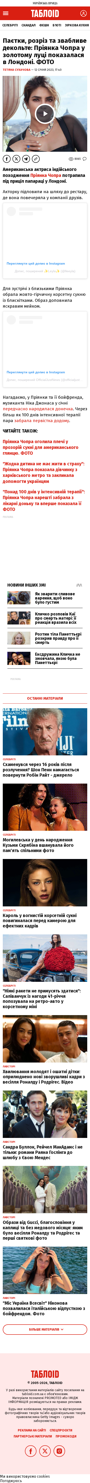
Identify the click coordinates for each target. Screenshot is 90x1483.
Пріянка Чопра (45, 175)
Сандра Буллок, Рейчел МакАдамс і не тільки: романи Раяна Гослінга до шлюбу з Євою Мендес (43, 1152)
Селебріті (10, 25)
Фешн (44, 25)
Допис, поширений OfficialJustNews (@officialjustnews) (47, 380)
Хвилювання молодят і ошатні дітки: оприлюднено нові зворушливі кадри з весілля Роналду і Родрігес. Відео (44, 1077)
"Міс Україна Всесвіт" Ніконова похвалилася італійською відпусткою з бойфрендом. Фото (44, 1308)
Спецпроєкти (61, 1430)
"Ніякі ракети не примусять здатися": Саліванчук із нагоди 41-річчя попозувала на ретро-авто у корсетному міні (42, 998)
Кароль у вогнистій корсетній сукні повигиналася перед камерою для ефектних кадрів (40, 921)
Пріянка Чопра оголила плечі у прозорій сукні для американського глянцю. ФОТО (40, 447)
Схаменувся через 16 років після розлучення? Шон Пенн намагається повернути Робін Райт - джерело (41, 770)
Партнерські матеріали (33, 1436)
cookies (43, 1476)
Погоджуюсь (11, 1481)
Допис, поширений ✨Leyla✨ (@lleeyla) (45, 271)
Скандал (28, 25)
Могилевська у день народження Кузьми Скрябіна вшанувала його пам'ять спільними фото (38, 845)
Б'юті (57, 25)
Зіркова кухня (77, 25)
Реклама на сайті (32, 1430)
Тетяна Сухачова (17, 69)
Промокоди (66, 1436)
